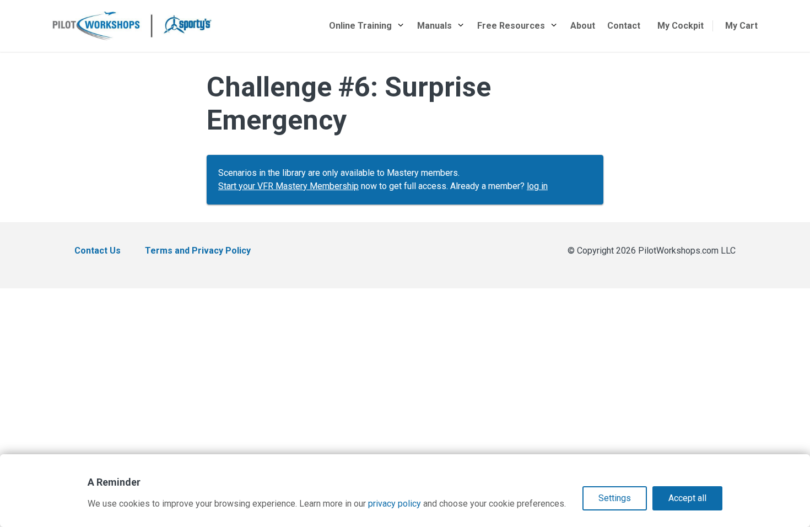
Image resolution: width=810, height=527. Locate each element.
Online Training (360, 25)
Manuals (434, 25)
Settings (614, 498)
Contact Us (97, 250)
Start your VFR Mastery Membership (288, 186)
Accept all (687, 498)
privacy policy (394, 503)
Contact (623, 25)
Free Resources (511, 25)
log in (537, 186)
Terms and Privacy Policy (198, 250)
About (582, 25)
